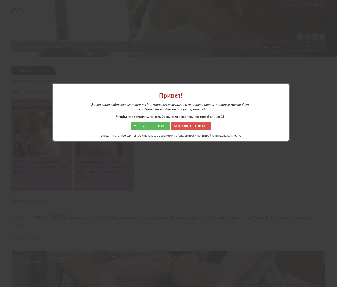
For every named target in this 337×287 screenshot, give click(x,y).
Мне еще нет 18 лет (191, 126)
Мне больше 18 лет (150, 126)
